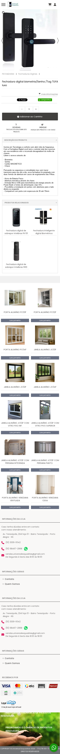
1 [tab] (48, 67)
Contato (8, 579)
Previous (2, 40)
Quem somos (11, 584)
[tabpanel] (30, 39)
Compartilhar (46, 100)
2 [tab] (51, 67)
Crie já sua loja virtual (11, 707)
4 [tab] (56, 67)
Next (58, 40)
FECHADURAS (8, 74)
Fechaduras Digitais (27, 74)
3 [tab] (53, 67)
